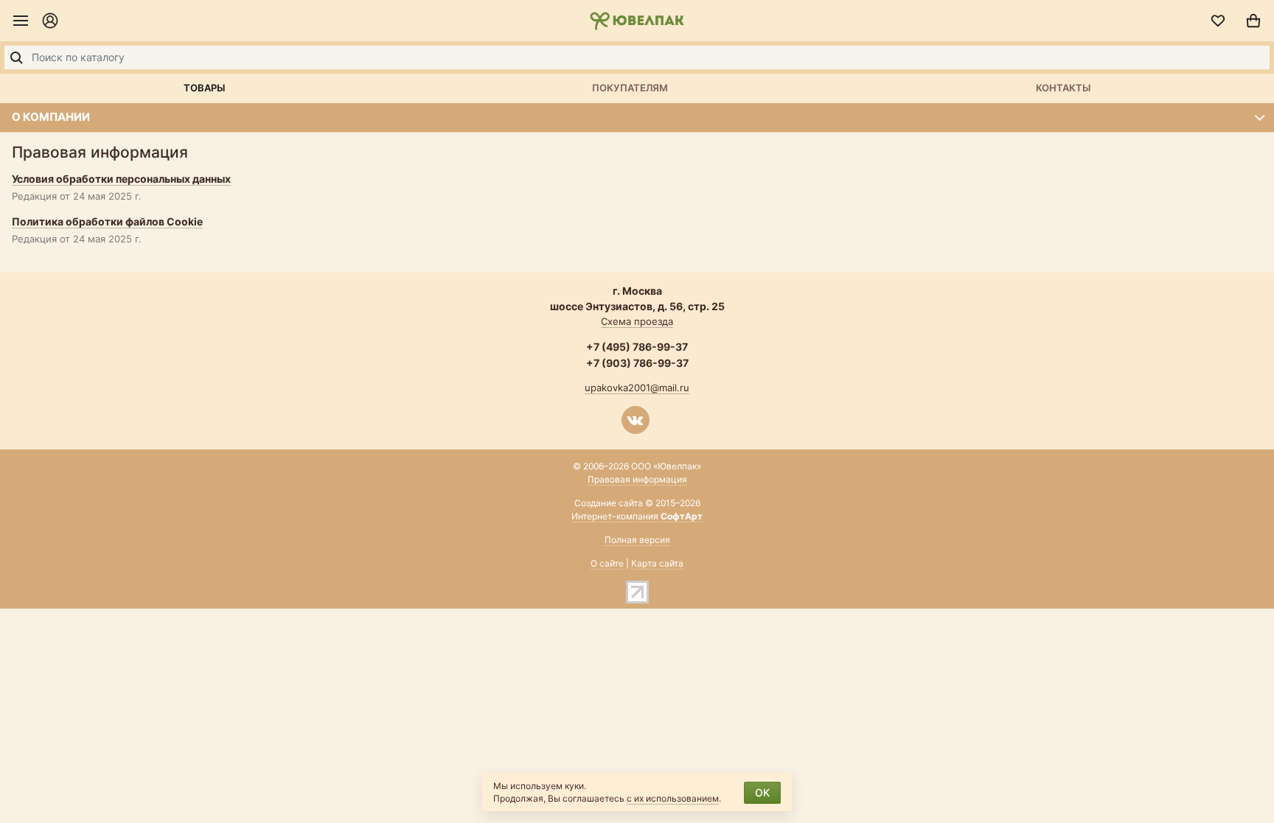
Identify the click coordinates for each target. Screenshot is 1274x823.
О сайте (607, 563)
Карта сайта (657, 563)
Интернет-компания (637, 516)
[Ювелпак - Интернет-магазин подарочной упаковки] (636, 20)
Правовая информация (637, 479)
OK (762, 792)
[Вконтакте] (636, 420)
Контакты (1063, 88)
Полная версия (637, 539)
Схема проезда (637, 321)
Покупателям (630, 88)
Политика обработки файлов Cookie (107, 221)
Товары (204, 88)
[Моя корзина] (1253, 20)
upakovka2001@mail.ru (637, 387)
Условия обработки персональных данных (121, 178)
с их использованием (673, 798)
